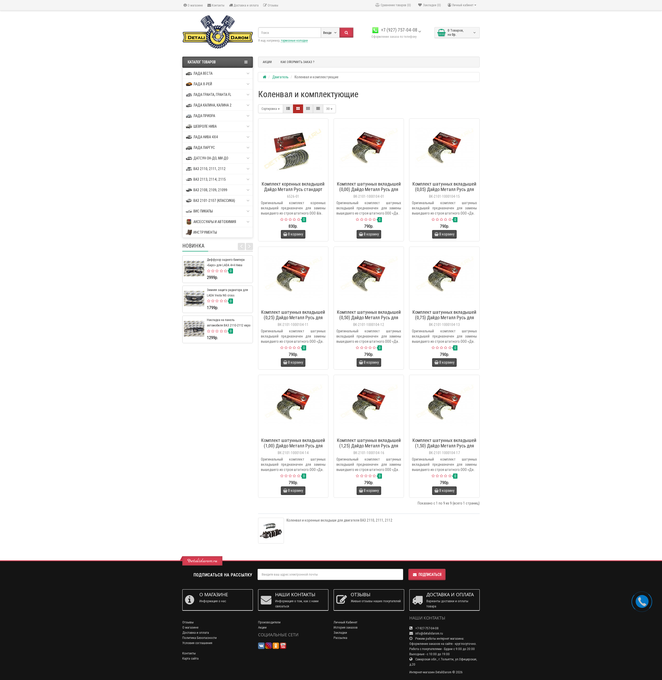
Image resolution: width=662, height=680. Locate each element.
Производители (269, 622)
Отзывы (272, 5)
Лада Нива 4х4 (205, 137)
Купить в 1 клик (295, 177)
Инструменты (205, 232)
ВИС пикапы (203, 211)
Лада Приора (204, 115)
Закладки (340, 632)
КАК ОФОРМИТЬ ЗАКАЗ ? (297, 62)
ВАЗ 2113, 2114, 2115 (209, 179)
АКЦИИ (267, 62)
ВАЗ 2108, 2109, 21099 (210, 190)
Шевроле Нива (205, 126)
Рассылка (340, 638)
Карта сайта (190, 658)
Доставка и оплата (246, 5)
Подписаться (430, 574)
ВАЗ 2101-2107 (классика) (214, 200)
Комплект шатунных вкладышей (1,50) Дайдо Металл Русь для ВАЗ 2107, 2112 (444, 445)
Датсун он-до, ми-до (210, 158)
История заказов (346, 627)
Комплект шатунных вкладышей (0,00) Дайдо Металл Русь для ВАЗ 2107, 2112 (369, 189)
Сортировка (269, 109)
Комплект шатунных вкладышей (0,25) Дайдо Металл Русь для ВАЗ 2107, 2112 (293, 317)
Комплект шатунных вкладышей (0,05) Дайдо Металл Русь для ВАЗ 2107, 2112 (444, 189)
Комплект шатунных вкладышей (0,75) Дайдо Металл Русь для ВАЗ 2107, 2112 (444, 317)
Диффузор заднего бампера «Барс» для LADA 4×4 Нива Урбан (226, 265)
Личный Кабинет (345, 622)
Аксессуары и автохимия (214, 221)
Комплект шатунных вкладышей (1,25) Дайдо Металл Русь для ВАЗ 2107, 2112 (369, 445)
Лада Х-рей (202, 84)
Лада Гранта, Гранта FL (212, 94)
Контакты (217, 5)
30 (328, 109)
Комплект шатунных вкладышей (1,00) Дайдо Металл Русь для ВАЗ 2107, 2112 (293, 445)
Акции (262, 627)
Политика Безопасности (199, 638)
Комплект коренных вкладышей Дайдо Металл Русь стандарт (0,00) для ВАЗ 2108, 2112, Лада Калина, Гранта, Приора (293, 192)
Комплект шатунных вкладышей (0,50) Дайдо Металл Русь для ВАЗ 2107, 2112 (369, 317)
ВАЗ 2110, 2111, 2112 (209, 168)
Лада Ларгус (204, 147)
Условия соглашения (197, 643)
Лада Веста (203, 73)
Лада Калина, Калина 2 (212, 105)
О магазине (195, 5)
